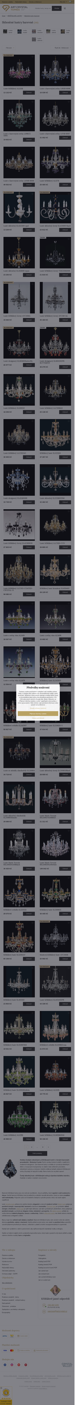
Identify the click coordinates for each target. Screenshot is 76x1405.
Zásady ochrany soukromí (38, 708)
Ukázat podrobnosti (38, 718)
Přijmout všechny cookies (38, 714)
